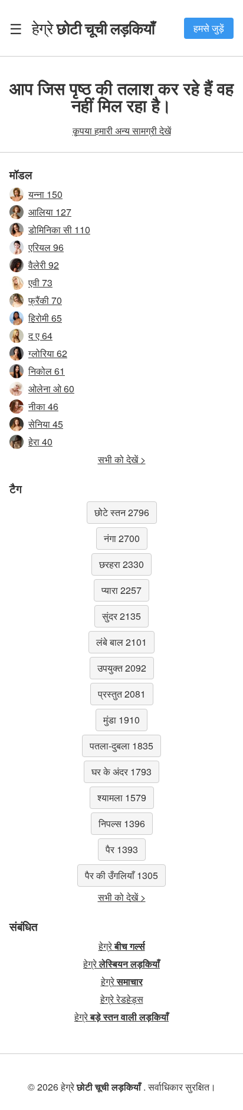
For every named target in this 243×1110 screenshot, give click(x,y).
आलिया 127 (49, 212)
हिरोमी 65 (45, 318)
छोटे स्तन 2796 (121, 512)
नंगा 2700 (122, 538)
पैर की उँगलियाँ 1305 (121, 875)
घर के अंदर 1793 (121, 771)
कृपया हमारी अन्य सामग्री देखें (122, 130)
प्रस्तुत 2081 (122, 694)
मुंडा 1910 (121, 719)
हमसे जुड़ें (208, 28)
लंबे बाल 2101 (121, 642)
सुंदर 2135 (121, 616)
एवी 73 (40, 282)
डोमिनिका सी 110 (59, 229)
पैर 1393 (122, 849)
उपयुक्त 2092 (121, 668)
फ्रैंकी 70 (45, 300)
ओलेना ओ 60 (51, 388)
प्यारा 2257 (121, 590)
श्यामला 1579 (121, 797)
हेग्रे (93, 27)
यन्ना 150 (45, 194)
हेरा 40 (40, 441)
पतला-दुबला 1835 (121, 745)
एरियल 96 (46, 247)
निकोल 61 (46, 371)
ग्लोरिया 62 (47, 353)
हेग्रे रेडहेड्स (121, 999)
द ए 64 (40, 335)
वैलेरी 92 (43, 265)
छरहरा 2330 (121, 564)
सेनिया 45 (45, 424)
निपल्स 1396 (121, 823)
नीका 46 (43, 406)
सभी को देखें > (122, 459)
